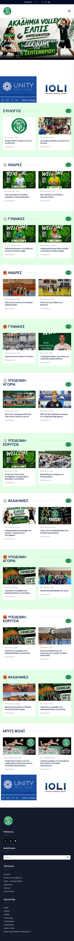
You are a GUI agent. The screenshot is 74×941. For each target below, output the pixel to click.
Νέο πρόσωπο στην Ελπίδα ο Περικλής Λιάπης (51, 196)
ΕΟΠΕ (6, 908)
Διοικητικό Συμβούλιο (13, 878)
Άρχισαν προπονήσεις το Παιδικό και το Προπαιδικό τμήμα (18, 708)
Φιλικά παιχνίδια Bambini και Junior (54, 591)
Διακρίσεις (8, 884)
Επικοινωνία (9, 891)
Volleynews (8, 918)
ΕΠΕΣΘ (7, 911)
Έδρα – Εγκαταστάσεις (13, 881)
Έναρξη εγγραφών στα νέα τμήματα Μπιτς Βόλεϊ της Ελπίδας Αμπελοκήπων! (54, 763)
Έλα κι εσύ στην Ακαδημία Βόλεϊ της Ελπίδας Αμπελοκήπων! (54, 531)
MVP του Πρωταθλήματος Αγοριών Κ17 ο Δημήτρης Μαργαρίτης (54, 415)
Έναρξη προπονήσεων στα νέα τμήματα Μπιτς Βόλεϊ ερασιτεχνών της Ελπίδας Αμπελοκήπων (18, 763)
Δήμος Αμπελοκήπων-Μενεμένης (17, 931)
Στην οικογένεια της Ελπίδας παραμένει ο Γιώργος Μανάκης (17, 196)
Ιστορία (7, 874)
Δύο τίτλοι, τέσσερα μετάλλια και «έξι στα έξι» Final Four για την (18, 415)
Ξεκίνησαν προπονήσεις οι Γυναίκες (36, 50)
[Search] (67, 857)
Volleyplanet (9, 921)
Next (69, 111)
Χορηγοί (7, 888)
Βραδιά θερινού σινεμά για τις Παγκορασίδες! (52, 475)
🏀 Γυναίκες (8, 45)
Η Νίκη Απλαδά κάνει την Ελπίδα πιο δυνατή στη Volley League (19, 249)
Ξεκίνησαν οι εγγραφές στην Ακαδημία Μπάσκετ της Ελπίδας (17, 592)
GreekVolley (9, 925)
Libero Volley (9, 928)
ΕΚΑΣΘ (6, 914)
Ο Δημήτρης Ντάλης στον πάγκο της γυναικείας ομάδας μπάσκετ (54, 357)
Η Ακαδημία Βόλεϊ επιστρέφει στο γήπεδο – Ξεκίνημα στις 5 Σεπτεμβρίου (18, 532)
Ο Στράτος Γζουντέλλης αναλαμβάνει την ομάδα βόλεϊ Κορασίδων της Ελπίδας (17, 476)
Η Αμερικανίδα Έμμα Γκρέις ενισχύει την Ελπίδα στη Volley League (54, 249)
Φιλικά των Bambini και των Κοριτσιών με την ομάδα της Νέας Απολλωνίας (53, 653)
